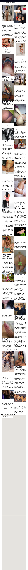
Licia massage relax (18, 366)
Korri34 (3, 123)
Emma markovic (17, 86)
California (11, 2)
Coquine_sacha (4, 209)
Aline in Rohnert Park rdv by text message (19, 127)
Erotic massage (4, 76)
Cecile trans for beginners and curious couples (7, 48)
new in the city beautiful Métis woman (19, 24)
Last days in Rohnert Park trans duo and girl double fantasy (20, 56)
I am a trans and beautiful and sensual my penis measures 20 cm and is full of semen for (20, 237)
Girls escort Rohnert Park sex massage (7, 373)
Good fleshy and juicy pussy (7, 399)
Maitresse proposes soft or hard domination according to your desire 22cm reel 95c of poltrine (7, 283)
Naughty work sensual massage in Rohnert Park (7, 310)
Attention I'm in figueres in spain (20, 402)
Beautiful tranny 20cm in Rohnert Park (6, 339)
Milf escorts (3, 2)
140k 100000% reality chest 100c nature (19, 275)
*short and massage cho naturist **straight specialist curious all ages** (7, 176)
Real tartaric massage (18, 149)
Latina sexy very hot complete (7, 101)
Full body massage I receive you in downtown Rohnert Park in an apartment (7, 254)
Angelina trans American (6, 140)
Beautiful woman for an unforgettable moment (18, 316)
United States (7, 2)
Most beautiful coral (5, 21)
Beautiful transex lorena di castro (19, 197)
